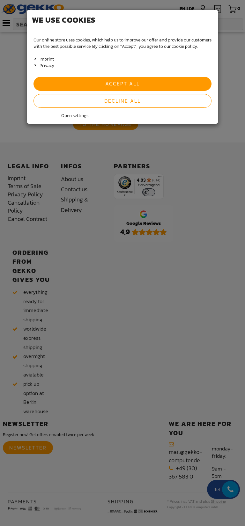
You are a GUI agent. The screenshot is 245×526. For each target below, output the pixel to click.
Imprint (47, 59)
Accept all (122, 83)
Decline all (122, 101)
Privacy (47, 65)
